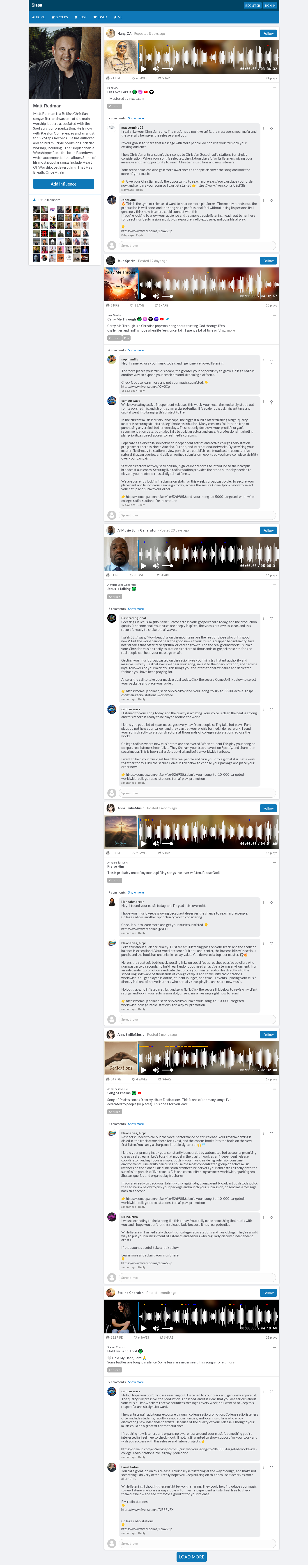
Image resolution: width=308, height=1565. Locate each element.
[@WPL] (68, 225)
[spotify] (134, 92)
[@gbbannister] (85, 241)
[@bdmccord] (60, 225)
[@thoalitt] (68, 249)
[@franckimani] (68, 233)
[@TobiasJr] (68, 209)
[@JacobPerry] (60, 258)
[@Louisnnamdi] (85, 258)
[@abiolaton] (60, 217)
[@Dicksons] (52, 249)
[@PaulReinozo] (44, 241)
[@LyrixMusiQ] (85, 209)
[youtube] (146, 92)
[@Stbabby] (44, 225)
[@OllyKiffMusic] (60, 209)
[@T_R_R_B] (44, 233)
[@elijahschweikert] (76, 209)
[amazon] (156, 319)
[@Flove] (36, 209)
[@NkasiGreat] (52, 225)
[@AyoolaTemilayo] (85, 249)
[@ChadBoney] (68, 241)
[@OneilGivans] (60, 241)
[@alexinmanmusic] (68, 258)
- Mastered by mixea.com (125, 98)
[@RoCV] (68, 217)
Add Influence (63, 183)
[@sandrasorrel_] (85, 233)
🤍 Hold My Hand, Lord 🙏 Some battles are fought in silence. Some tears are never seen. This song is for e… (170, 1360)
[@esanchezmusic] (60, 249)
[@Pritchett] (52, 209)
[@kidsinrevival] (76, 258)
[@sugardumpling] (76, 233)
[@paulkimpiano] (85, 217)
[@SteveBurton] (36, 258)
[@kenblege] (85, 225)
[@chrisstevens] (36, 233)
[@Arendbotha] (44, 258)
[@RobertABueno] (36, 241)
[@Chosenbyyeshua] (52, 217)
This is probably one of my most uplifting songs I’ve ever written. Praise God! (163, 873)
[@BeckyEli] (44, 249)
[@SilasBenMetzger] (36, 225)
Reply (139, 189)
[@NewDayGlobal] (44, 209)
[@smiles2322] (36, 217)
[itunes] (140, 92)
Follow (268, 33)
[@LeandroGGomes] (36, 249)
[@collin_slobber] (76, 249)
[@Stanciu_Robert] (52, 258)
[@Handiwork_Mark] (44, 217)
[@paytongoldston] (76, 241)
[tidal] (151, 92)
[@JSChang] (76, 217)
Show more (136, 118)
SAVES (141, 78)
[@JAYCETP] (52, 233)
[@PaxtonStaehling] (52, 241)
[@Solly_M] (60, 233)
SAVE (139, 305)
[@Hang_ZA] (76, 225)
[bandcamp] (167, 319)
